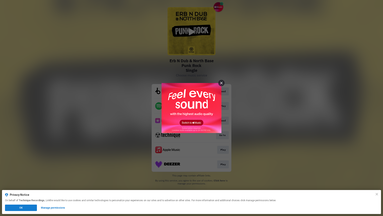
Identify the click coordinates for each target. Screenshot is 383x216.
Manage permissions (53, 207)
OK (21, 207)
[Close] (377, 194)
